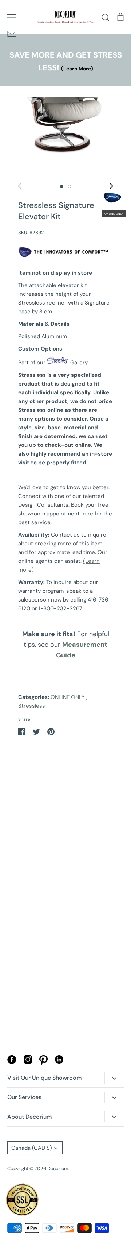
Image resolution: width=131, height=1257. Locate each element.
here (87, 513)
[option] (65, 136)
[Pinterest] (43, 1063)
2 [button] (69, 186)
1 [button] (61, 186)
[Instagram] (28, 1061)
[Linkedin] (59, 1061)
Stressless (31, 705)
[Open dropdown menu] (114, 1077)
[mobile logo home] (65, 17)
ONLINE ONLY (68, 697)
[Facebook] (11, 1062)
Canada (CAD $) (31, 1148)
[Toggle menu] (12, 17)
